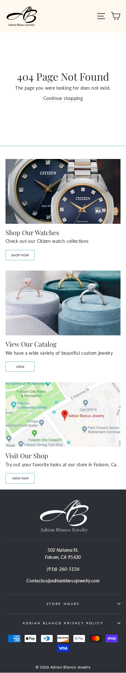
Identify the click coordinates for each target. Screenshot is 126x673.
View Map (20, 478)
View (20, 367)
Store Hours (63, 604)
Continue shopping (63, 98)
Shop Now (20, 255)
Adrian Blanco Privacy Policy (63, 623)
